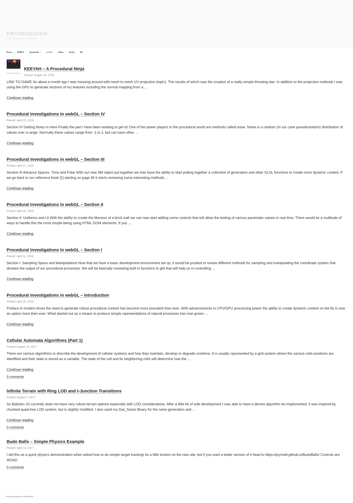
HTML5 (20, 52)
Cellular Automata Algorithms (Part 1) (45, 340)
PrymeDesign (27, 33)
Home (9, 52)
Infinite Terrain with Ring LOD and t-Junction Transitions (64, 391)
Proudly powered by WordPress (19, 496)
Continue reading (20, 98)
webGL (49, 52)
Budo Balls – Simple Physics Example (45, 441)
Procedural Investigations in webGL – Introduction (58, 295)
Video (61, 52)
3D (81, 52)
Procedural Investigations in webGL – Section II (55, 204)
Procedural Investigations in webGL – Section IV (56, 114)
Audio (72, 52)
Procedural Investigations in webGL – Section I (54, 249)
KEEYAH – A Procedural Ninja (54, 68)
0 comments (15, 376)
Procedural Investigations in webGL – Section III (56, 159)
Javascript (34, 52)
